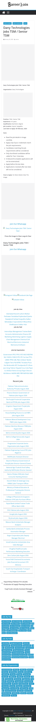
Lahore (22, 314)
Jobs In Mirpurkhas (12, 633)
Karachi (16, 314)
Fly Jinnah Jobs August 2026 (18, 518)
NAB (31, 373)
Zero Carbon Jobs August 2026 (18, 555)
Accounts (8, 334)
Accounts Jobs (6, 645)
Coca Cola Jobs (15, 688)
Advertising (16, 337)
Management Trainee (20, 331)
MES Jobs (23, 693)
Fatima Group (17, 371)
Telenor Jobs (27, 686)
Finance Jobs (27, 645)
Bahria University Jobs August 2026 (18, 433)
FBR (21, 373)
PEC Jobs (14, 695)
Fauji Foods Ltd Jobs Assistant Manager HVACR (18, 590)
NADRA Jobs (16, 693)
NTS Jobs (30, 669)
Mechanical (15, 345)
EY (27, 365)
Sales (25, 23)
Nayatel (18, 368)
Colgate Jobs (26, 679)
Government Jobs (6, 669)
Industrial (25, 342)
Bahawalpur (9, 322)
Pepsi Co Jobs (24, 688)
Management (15, 339)
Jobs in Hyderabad (15, 626)
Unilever (23, 360)
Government (7, 355)
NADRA (14, 373)
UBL (15, 360)
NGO (25, 355)
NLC (5, 357)
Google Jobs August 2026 (18, 514)
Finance (25, 334)
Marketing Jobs (9, 648)
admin (17, 39)
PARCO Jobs (5, 674)
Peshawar (7, 316)
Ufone (30, 365)
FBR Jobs (30, 693)
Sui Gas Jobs (27, 674)
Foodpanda (22, 365)
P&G (18, 360)
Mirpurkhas (27, 322)
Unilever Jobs (9, 679)
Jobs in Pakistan (6, 621)
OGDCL (9, 357)
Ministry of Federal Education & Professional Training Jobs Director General (18, 490)
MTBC (19, 363)
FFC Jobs (19, 674)
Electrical (10, 342)
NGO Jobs (4, 672)
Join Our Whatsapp (18, 224)
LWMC (7, 360)
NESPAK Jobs (13, 672)
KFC (16, 365)
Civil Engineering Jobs (17, 652)
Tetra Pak (13, 363)
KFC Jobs (15, 684)
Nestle (29, 360)
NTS (21, 355)
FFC (21, 357)
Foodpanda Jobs (23, 684)
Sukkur (21, 324)
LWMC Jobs (12, 676)
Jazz (4, 368)
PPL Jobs (13, 674)
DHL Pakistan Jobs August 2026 (18, 510)
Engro (24, 371)
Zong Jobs (19, 686)
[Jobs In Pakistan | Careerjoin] (3, 12)
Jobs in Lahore (6, 623)
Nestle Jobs (17, 679)
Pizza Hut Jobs (28, 681)
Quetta (29, 316)
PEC (18, 376)
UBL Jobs (27, 676)
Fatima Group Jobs (10, 691)
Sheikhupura (13, 324)
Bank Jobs (26, 643)
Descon (29, 371)
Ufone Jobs (5, 686)
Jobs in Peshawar (25, 623)
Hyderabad (23, 316)
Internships (8, 331)
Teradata (24, 363)
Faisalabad (15, 316)
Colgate (7, 363)
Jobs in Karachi (27, 621)
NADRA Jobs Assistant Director (18, 457)
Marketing (8, 337)
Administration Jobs (17, 645)
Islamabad (10, 314)
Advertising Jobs (20, 648)
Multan (27, 314)
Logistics (23, 337)
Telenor (13, 368)
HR (30, 334)
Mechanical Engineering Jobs (19, 657)
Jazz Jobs (12, 686)
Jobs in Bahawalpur (12, 630)
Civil (28, 339)
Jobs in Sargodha (17, 23)
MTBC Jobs (10, 681)
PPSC (18, 355)
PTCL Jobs (4, 676)
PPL (19, 357)
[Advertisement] (18, 62)
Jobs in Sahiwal (14, 628)
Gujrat (15, 322)
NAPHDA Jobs (5, 695)
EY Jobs (31, 684)
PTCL (30, 357)
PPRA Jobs (20, 676)
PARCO (15, 357)
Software (22, 345)
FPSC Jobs (15, 669)
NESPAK (30, 355)
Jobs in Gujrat (7, 23)
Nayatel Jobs (5, 688)
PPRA (11, 360)
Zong (8, 368)
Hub (25, 324)
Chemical (23, 339)
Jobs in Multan (15, 623)
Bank (29, 331)
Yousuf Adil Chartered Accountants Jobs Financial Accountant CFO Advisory (18, 562)
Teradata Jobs (19, 681)
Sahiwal (16, 319)
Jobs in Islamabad (17, 621)
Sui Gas (25, 357)
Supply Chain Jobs (6, 650)
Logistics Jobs (29, 648)
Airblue (9, 371)
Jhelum (20, 322)
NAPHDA (26, 373)
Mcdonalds (10, 365)
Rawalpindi (9, 319)
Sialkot (28, 319)
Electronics (18, 342)
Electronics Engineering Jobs (19, 655)
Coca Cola (25, 368)
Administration (17, 334)
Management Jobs (18, 650)
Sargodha (22, 319)
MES (18, 373)
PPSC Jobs (23, 669)
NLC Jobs (20, 672)
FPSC (14, 355)
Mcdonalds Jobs (6, 684)
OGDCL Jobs (28, 672)
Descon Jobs (28, 691)
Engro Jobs (20, 691)
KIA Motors (7, 373)
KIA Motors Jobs (6, 693)
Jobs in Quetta (25, 626)
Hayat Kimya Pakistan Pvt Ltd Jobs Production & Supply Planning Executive (18, 583)
